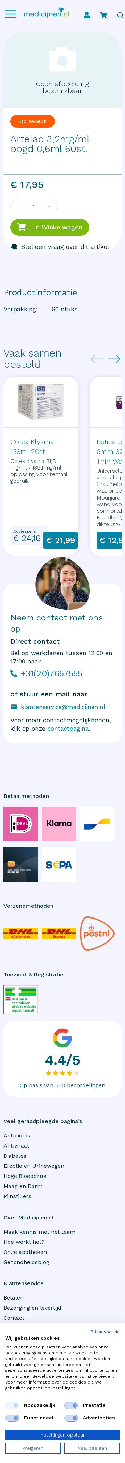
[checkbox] (12, 1405)
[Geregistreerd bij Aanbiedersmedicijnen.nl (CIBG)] (20, 999)
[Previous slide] (97, 359)
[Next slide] (114, 359)
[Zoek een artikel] (120, 15)
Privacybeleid (105, 1331)
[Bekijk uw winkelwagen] (103, 15)
